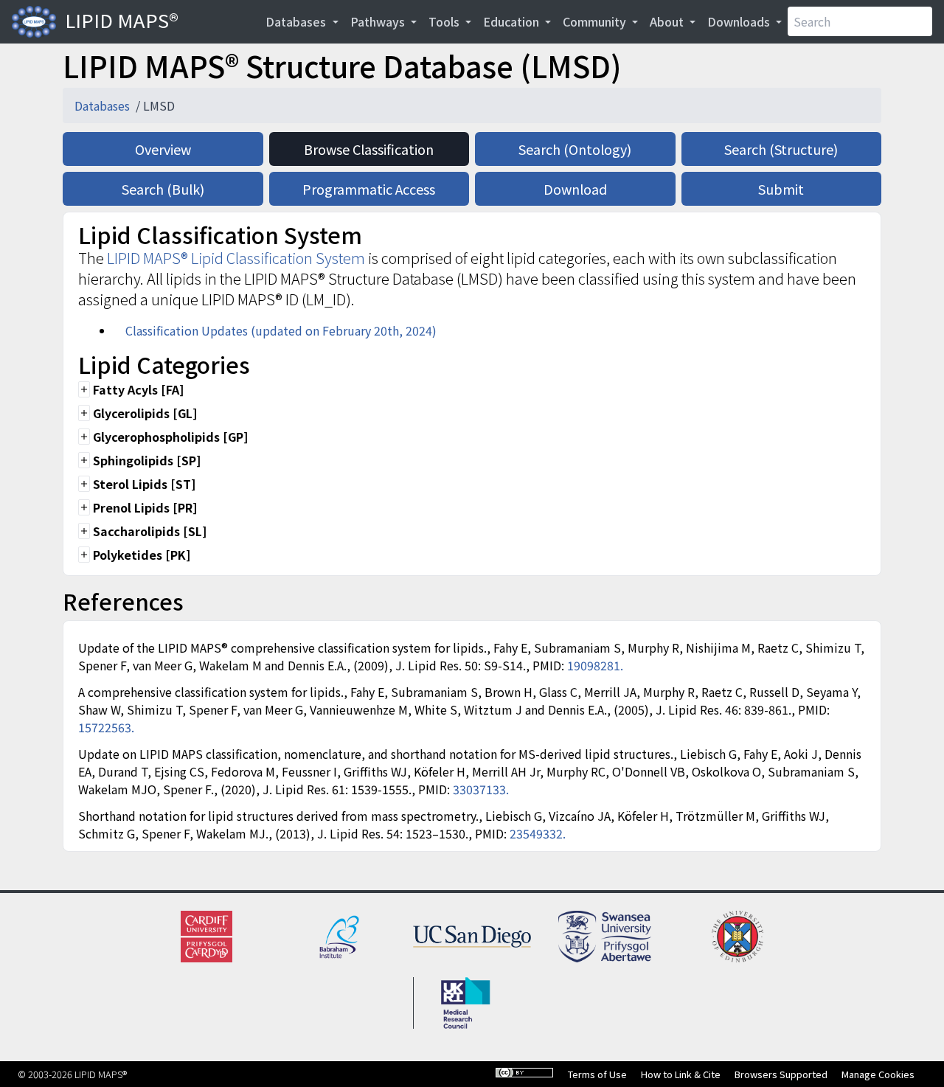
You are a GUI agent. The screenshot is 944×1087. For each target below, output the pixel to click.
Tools (445, 21)
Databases (297, 21)
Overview (163, 149)
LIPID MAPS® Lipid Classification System (236, 257)
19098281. (595, 665)
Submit (781, 188)
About (668, 21)
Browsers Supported (781, 1074)
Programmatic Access (368, 188)
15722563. (106, 727)
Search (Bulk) (163, 188)
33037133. (481, 789)
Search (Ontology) (574, 149)
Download (575, 188)
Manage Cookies (877, 1074)
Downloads (740, 21)
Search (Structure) (781, 149)
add (84, 389)
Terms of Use (597, 1074)
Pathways (379, 21)
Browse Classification (369, 149)
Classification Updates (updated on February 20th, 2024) (281, 330)
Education (512, 21)
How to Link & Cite (681, 1074)
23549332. (538, 833)
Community (596, 21)
